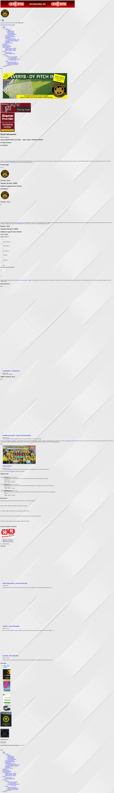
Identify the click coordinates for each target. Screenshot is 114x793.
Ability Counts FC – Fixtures (10, 48)
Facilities (7, 29)
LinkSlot (14, 440)
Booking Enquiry (11, 31)
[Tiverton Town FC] (4, 17)
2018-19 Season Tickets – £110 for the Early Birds (15, 583)
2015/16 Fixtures (13, 57)
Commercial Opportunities (10, 36)
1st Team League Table (12, 62)
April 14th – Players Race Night (10, 655)
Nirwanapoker (12, 161)
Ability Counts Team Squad (13, 64)
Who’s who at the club (9, 35)
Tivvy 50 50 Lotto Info (4, 543)
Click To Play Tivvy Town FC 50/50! (7, 24)
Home (4, 26)
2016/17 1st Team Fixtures (13, 56)
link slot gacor (68, 440)
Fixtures (6, 55)
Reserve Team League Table (13, 63)
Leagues (6, 61)
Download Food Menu (12, 34)
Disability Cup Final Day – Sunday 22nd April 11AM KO (17, 435)
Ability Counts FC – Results (10, 49)
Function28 (12, 471)
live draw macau (18, 222)
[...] (12, 374)
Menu (1, 68)
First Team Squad (8, 52)
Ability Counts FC (6, 47)
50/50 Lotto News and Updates (13, 39)
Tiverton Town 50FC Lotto (10, 38)
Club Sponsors (8, 37)
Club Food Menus (11, 33)
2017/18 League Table (7, 46)
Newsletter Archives (9, 42)
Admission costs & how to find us (11, 40)
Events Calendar (11, 32)
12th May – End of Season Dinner (11, 626)
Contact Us (5, 66)
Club (4, 27)
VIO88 (29, 280)
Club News (5, 43)
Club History (7, 41)
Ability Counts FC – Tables (10, 50)
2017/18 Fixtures (6, 45)
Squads (4, 51)
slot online (25, 280)
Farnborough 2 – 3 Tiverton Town (11, 370)
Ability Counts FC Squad (10, 53)
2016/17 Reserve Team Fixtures (14, 58)
